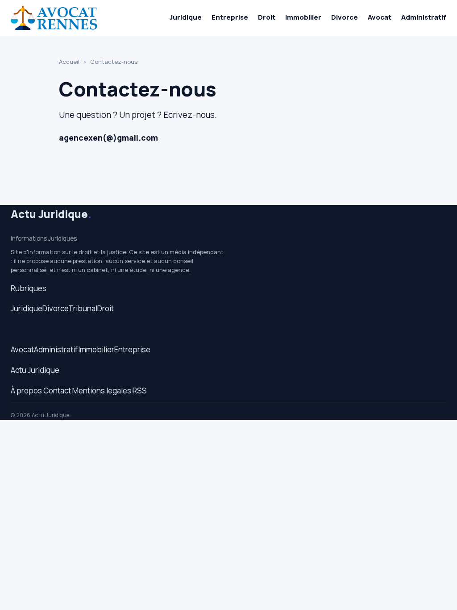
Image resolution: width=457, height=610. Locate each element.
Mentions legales (101, 390)
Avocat (379, 17)
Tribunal (82, 308)
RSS (140, 390)
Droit (266, 17)
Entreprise (230, 17)
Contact (57, 390)
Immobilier (303, 17)
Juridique (186, 17)
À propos (26, 390)
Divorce (344, 17)
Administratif (423, 17)
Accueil (69, 62)
